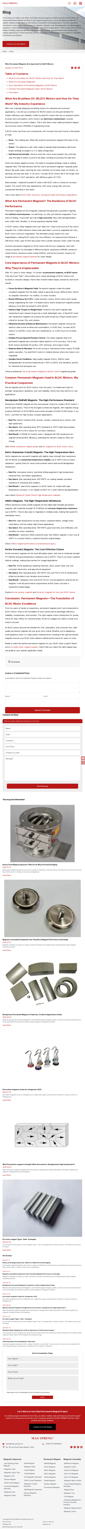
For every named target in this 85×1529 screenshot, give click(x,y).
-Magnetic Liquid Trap (12, 1472)
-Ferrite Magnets (50, 1477)
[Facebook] (72, 68)
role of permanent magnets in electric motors (41, 371)
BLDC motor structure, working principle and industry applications (49, 195)
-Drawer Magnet (10, 1479)
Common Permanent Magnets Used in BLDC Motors (31, 89)
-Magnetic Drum (9, 1492)
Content (8, 680)
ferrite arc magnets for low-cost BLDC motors (55, 592)
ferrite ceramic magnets (22, 592)
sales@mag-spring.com (14, 1444)
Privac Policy (7, 1522)
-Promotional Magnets (52, 1487)
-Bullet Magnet (29, 1463)
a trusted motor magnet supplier (24, 647)
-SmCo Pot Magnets (71, 1477)
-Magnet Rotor (69, 1490)
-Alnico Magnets (49, 1474)
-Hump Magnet (29, 1470)
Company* (9, 739)
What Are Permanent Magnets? (22, 82)
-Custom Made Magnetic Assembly (72, 1485)
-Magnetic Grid (9, 1476)
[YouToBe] (81, 1447)
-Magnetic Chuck (70, 1511)
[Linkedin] (79, 68)
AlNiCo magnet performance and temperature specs (33, 544)
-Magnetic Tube (9, 1469)
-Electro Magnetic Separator (30, 1494)
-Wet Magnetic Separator (33, 1489)
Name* (8, 727)
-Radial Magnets (49, 1480)
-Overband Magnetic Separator (11, 1487)
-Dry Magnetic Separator (33, 1477)
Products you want (12, 751)
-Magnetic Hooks (70, 1467)
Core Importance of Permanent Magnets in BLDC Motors (33, 85)
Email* (8, 733)
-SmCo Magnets (49, 1467)
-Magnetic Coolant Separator (30, 1485)
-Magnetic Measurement (72, 1508)
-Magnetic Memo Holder (72, 1480)
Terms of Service (48, 1522)
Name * (8, 696)
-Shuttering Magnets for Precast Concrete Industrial (72, 1502)
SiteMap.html (7, 1524)
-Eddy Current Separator (33, 1480)
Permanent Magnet (52, 1459)
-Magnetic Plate (29, 1467)
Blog (11, 51)
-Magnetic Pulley (10, 1495)
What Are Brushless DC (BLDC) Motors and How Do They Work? (36, 78)
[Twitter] (75, 68)
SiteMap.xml (46, 1524)
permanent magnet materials (25, 257)
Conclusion (13, 92)
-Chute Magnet (29, 1473)
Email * (46, 696)
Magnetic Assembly (72, 1459)
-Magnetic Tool (69, 1493)
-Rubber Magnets (50, 1484)
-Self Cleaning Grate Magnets (11, 1464)
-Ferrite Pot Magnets (71, 1470)
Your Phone (10, 745)
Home (5, 51)
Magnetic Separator (13, 1459)
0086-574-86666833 (54, 1444)
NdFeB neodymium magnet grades (24, 446)
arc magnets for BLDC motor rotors (58, 446)
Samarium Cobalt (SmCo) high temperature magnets (38, 495)
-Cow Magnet (68, 1496)
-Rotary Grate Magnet (11, 1483)
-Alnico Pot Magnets (71, 1474)
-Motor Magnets (49, 1470)
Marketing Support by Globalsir (13, 1527)
